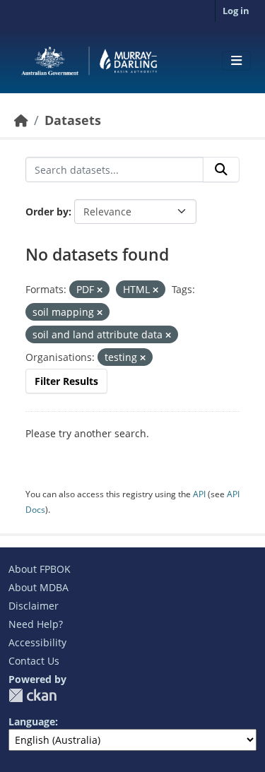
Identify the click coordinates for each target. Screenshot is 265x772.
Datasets (73, 120)
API (199, 494)
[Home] (21, 120)
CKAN (32, 695)
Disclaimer (33, 605)
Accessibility (37, 642)
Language (31, 721)
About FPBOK (39, 569)
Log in (236, 10)
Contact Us (33, 660)
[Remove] (99, 290)
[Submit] (221, 169)
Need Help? (35, 624)
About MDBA (38, 587)
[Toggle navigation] (236, 61)
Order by (47, 211)
